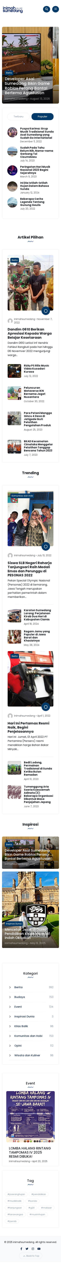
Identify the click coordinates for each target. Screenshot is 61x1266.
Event (18, 1007)
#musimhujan (37, 1214)
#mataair (46, 1207)
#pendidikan (38, 1194)
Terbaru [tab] (18, 116)
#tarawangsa (15, 1214)
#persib (12, 1221)
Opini (18, 1046)
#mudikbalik (14, 1201)
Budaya (19, 997)
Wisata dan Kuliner (27, 1055)
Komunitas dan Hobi (28, 1036)
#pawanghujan (16, 1194)
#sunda (32, 1201)
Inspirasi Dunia (24, 1016)
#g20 (31, 1207)
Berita (18, 987)
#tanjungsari (14, 1207)
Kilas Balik (21, 1026)
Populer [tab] (42, 116)
